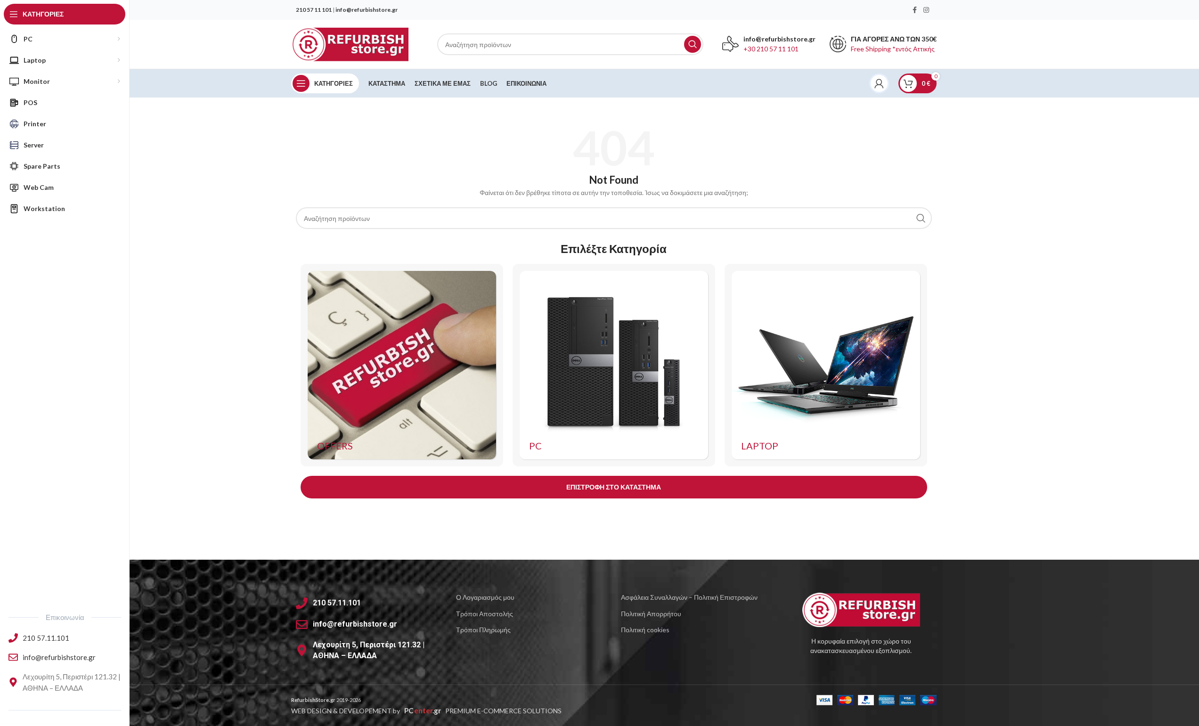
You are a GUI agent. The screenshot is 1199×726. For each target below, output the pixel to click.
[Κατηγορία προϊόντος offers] (402, 365)
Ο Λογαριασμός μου (485, 597)
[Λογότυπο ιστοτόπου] (350, 44)
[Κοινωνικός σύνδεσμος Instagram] (926, 10)
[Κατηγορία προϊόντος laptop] (826, 365)
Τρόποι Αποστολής (484, 614)
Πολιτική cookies (645, 630)
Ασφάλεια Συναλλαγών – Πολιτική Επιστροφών (689, 597)
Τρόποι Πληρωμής (483, 630)
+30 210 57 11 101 (771, 49)
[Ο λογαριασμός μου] (879, 83)
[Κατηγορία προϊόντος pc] (614, 365)
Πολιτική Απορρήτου (651, 614)
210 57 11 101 (314, 9)
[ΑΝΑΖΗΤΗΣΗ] (692, 44)
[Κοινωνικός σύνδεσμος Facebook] (915, 10)
